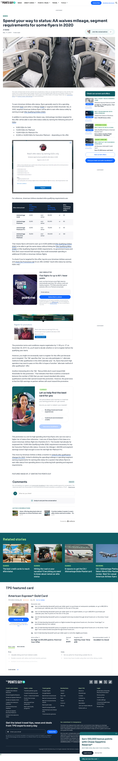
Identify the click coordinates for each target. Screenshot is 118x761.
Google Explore (46, 693)
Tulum (62, 700)
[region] (44, 506)
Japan (62, 693)
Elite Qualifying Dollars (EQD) (35, 112)
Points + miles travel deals (31, 695)
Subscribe (96, 3)
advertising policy (65, 741)
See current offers (100, 154)
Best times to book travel (49, 695)
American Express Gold (12, 700)
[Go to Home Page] (8, 3)
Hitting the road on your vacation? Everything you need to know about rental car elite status (47, 573)
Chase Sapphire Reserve (13, 695)
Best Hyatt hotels (47, 705)
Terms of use (100, 697)
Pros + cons (11, 646)
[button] (39, 637)
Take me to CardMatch (50, 426)
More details (21, 646)
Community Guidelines (38, 485)
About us (81, 691)
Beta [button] (70, 482)
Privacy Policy (53, 303)
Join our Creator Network (85, 705)
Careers (81, 695)
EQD (21, 107)
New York (62, 695)
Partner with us (83, 708)
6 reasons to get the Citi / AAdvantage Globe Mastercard (78, 570)
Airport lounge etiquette (48, 707)
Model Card (100, 706)
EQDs (14, 122)
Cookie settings (101, 700)
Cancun (62, 703)
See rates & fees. (23, 625)
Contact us (82, 698)
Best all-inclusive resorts (49, 698)
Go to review (40, 600)
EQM (42, 107)
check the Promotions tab (24, 262)
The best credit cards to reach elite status (16, 570)
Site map (81, 700)
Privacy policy (101, 695)
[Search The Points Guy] (116, 3)
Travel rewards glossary (49, 714)
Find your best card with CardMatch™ (100, 160)
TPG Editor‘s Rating (14, 600)
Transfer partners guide (30, 691)
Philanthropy (82, 693)
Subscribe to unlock (55, 297)
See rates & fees (88, 107)
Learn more (87, 753)
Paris (61, 698)
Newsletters (82, 703)
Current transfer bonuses (31, 693)
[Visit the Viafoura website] (71, 521)
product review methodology (25, 96)
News (5, 16)
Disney (62, 705)
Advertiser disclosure (108, 3)
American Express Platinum (13, 697)
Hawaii (62, 691)
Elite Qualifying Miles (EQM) (52, 207)
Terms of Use (55, 301)
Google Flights (46, 691)
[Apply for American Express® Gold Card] (18, 609)
